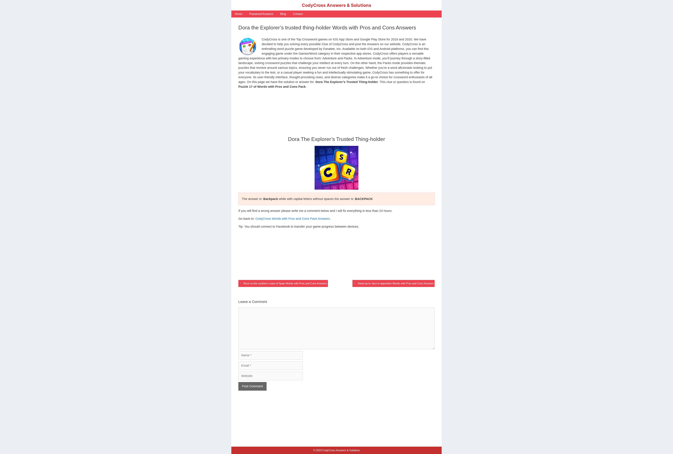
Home (238, 13)
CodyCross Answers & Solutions (336, 5)
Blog (283, 13)
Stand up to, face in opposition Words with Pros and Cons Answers (396, 283)
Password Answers (261, 13)
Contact (298, 13)
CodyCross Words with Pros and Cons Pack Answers (292, 218)
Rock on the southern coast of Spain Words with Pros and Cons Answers (285, 283)
